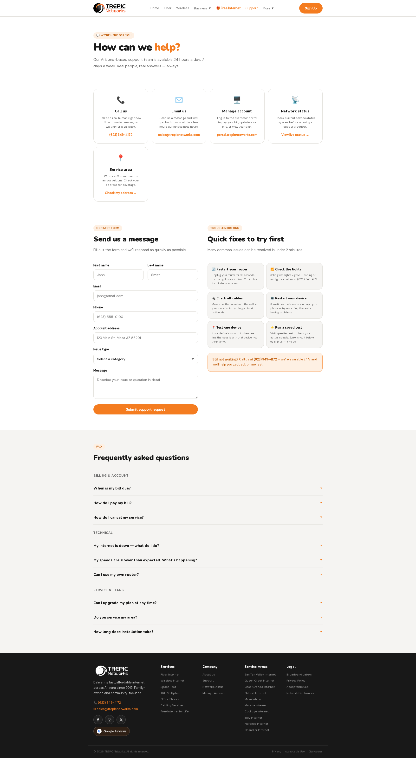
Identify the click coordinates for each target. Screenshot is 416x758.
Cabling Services (172, 705)
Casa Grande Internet (260, 687)
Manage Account (214, 693)
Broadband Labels (299, 674)
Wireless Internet (172, 680)
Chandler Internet (257, 730)
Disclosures (315, 751)
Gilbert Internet (255, 693)
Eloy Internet (253, 718)
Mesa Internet (254, 699)
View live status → (295, 135)
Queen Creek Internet (259, 680)
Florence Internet (256, 724)
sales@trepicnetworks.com (179, 135)
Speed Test (168, 687)
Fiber (167, 8)
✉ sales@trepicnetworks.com (115, 709)
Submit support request (145, 409)
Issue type (101, 349)
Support (252, 8)
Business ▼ (202, 8)
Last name (155, 265)
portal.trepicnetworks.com (237, 135)
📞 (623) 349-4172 (107, 703)
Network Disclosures (300, 693)
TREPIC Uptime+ (172, 693)
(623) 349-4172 (120, 135)
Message (100, 370)
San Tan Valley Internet (260, 674)
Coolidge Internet (257, 711)
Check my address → (121, 193)
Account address (106, 328)
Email (97, 286)
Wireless (182, 8)
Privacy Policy (296, 680)
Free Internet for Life (174, 711)
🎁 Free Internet (228, 8)
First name (101, 265)
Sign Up (311, 8)
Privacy (276, 751)
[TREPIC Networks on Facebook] (98, 719)
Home (154, 8)
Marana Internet (256, 705)
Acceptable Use (297, 687)
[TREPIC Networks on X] (121, 719)
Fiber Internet (170, 674)
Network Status (212, 687)
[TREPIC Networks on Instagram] (109, 719)
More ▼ (268, 8)
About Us (208, 674)
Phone (98, 307)
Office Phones (170, 699)
